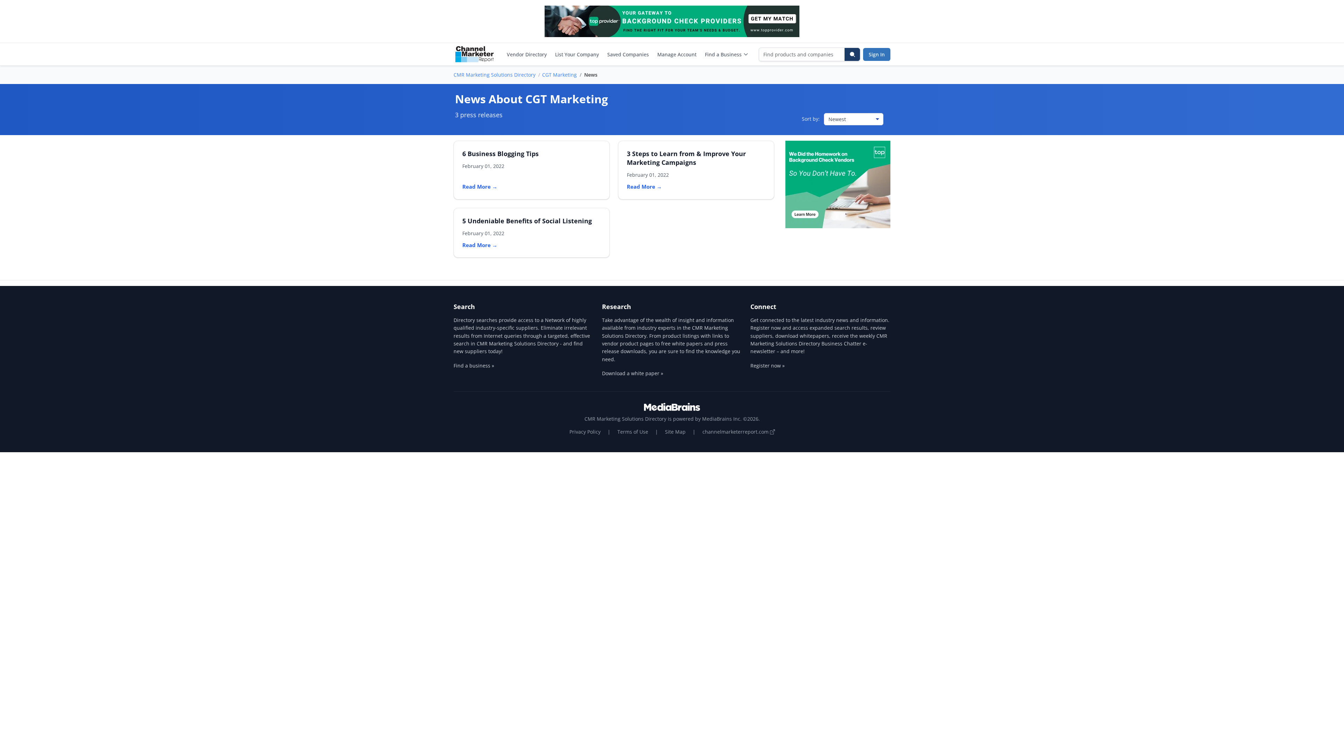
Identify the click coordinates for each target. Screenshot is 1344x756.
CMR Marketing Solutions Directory (495, 74)
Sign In (877, 54)
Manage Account (676, 54)
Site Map (675, 431)
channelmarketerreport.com (736, 431)
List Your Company (577, 54)
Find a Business (723, 54)
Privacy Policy (585, 431)
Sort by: (811, 118)
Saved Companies (628, 54)
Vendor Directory (527, 54)
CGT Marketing (559, 74)
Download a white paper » (632, 373)
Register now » (767, 365)
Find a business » (474, 365)
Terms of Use (632, 431)
